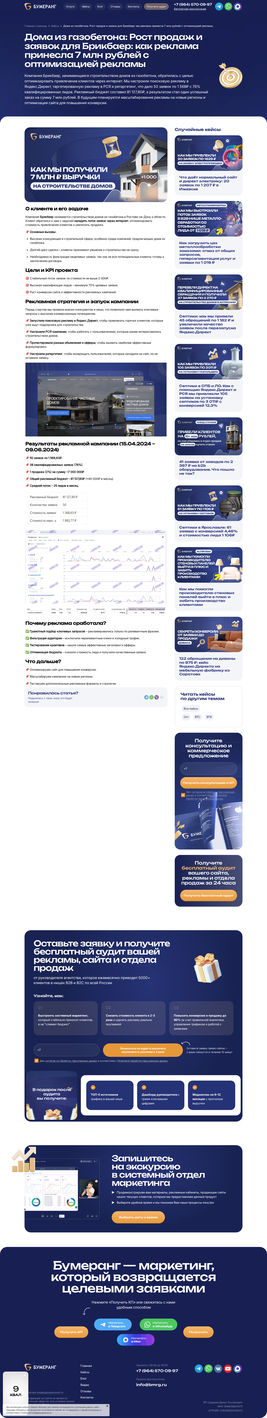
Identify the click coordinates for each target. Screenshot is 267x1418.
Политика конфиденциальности (44, 1392)
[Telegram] (146, 697)
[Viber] (156, 697)
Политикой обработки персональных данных (143, 1061)
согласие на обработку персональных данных (71, 1061)
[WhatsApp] (151, 697)
